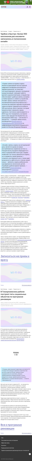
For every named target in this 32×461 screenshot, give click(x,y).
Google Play (14, 197)
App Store (20, 197)
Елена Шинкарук (15, 168)
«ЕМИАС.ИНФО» (20, 79)
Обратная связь (5, 443)
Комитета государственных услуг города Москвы (15, 170)
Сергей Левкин (20, 340)
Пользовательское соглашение (9, 440)
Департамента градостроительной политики (12, 339)
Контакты (3, 445)
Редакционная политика (7, 448)
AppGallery (26, 197)
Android (2, 218)
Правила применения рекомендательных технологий (15, 450)
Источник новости (26, 285)
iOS (6, 218)
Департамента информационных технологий (12, 122)
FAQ (2, 438)
